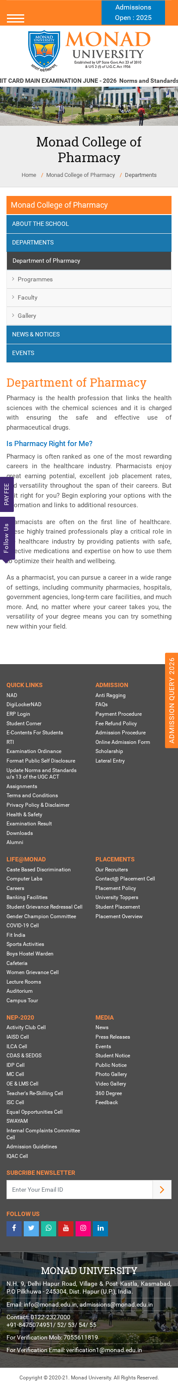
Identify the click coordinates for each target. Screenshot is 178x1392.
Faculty (28, 297)
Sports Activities (25, 944)
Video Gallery (110, 1084)
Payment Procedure (118, 714)
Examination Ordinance (33, 751)
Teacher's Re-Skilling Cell (34, 1093)
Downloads (19, 833)
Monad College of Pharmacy (80, 175)
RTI (10, 742)
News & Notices (36, 334)
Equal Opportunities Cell (34, 1112)
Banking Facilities (27, 897)
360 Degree (108, 1093)
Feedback (106, 1102)
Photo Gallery (111, 1074)
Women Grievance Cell (32, 972)
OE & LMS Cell (22, 1084)
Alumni (14, 842)
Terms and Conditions (32, 795)
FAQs (101, 704)
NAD (11, 695)
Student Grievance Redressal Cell (44, 907)
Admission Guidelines (31, 1147)
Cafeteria (17, 963)
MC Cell (15, 1074)
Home (29, 175)
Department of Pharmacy (46, 260)
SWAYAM (17, 1121)
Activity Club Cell (26, 1027)
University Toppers (116, 897)
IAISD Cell (17, 1037)
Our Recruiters (111, 870)
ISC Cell (15, 1102)
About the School (40, 223)
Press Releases (112, 1037)
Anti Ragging (110, 695)
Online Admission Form (122, 742)
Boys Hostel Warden (30, 954)
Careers (15, 888)
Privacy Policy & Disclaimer (38, 805)
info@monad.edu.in (50, 1304)
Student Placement (117, 907)
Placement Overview (119, 916)
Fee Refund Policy (116, 723)
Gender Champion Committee (41, 916)
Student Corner (23, 723)
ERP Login (18, 714)
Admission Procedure (120, 733)
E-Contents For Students (34, 733)
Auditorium (19, 991)
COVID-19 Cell (22, 926)
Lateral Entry (110, 761)
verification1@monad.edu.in (104, 1349)
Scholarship (109, 751)
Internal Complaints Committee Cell (43, 1134)
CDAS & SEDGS (23, 1056)
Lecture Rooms (23, 982)
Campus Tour (22, 1001)
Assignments (21, 786)
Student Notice (112, 1056)
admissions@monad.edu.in (116, 1304)
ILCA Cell (16, 1046)
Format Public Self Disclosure (40, 761)
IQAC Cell (17, 1156)
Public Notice (111, 1065)
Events (23, 352)
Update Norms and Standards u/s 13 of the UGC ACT (41, 773)
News (101, 1027)
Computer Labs (24, 879)
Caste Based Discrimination (38, 870)
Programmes (35, 279)
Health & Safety (24, 815)
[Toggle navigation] (89, 18)
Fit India (15, 935)
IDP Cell (15, 1065)
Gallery (27, 315)
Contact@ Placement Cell (125, 879)
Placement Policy (115, 888)
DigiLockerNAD (23, 704)
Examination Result (29, 824)
